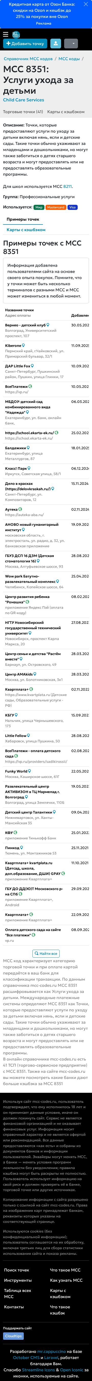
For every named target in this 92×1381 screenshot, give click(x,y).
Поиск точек (16, 1269)
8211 (67, 186)
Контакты (14, 1306)
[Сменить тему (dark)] (71, 43)
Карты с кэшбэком (66, 111)
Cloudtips (13, 1336)
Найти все (48, 953)
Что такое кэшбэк (60, 1309)
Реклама (43, 23)
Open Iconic (71, 1369)
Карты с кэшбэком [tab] (26, 229)
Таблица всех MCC (17, 1293)
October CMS (26, 1357)
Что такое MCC (65, 1269)
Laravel (51, 1357)
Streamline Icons (38, 1369)
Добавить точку (27, 43)
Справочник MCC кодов (28, 58)
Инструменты (18, 1280)
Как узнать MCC (66, 1280)
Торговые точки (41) (23, 111)
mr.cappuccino (51, 1351)
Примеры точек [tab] (23, 219)
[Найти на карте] (48, 325)
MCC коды (69, 58)
